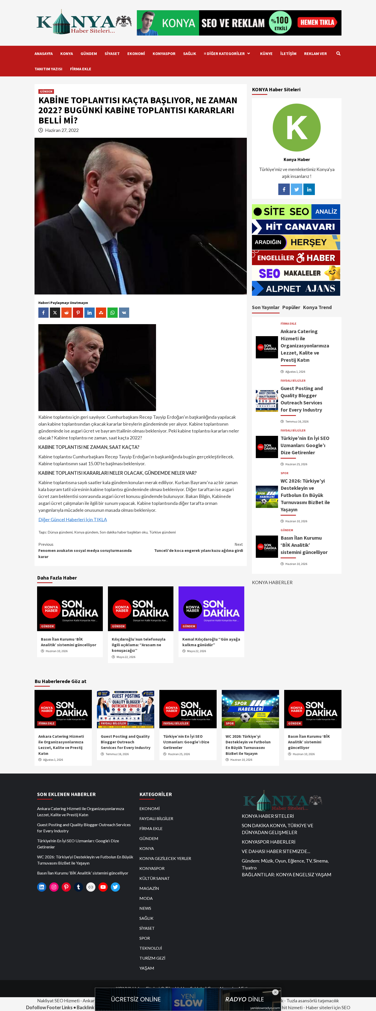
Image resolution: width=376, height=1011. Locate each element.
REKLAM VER (315, 53)
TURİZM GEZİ (152, 958)
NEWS (145, 908)
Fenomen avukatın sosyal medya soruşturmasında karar (85, 550)
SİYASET (112, 53)
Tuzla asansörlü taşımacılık (312, 1000)
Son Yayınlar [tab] (266, 307)
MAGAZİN (149, 888)
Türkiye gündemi (162, 532)
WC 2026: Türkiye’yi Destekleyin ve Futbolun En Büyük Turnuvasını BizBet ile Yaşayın (305, 494)
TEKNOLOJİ (150, 948)
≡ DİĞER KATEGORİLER (224, 53)
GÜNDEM (89, 53)
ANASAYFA (44, 53)
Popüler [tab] (291, 307)
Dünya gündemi (60, 532)
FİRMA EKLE (80, 68)
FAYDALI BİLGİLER (293, 380)
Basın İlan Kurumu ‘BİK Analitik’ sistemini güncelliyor (304, 544)
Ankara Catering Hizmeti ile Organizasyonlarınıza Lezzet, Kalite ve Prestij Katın (305, 345)
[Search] (338, 53)
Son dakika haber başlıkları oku (124, 532)
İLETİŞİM (288, 53)
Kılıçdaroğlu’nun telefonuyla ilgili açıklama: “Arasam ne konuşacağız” (138, 645)
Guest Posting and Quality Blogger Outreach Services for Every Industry (125, 742)
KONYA (66, 53)
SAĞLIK (189, 53)
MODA (146, 898)
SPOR (284, 472)
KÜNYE (266, 53)
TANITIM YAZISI (48, 68)
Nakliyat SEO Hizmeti (58, 1000)
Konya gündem (86, 532)
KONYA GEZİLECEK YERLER (165, 858)
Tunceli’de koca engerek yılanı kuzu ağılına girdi (198, 547)
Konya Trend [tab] (317, 307)
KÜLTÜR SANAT (154, 878)
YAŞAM (146, 967)
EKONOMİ (136, 53)
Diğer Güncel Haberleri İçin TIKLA (72, 519)
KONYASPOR (164, 53)
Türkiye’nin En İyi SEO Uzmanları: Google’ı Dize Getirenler (305, 445)
